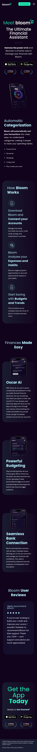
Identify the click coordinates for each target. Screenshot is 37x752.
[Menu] (34, 4)
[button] (10, 662)
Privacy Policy (6, 747)
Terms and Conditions (17, 747)
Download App (24, 4)
